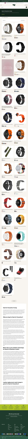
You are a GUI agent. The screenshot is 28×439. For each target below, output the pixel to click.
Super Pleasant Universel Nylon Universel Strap (19, 209)
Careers (21, 428)
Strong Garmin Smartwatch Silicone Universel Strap (7, 209)
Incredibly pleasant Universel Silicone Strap (18, 124)
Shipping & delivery (16, 429)
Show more (3, 14)
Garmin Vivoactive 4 (5, 17)
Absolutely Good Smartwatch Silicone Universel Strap (20, 226)
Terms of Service (10, 436)
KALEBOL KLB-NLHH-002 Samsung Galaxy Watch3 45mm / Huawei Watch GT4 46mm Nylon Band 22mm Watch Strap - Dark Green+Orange (7, 36)
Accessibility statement (17, 436)
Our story (22, 425)
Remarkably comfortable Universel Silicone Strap (19, 35)
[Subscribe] (21, 418)
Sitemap (21, 436)
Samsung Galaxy (10, 427)
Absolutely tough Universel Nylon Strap (6, 158)
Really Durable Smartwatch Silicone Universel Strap (7, 124)
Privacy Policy (6, 436)
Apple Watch (9, 425)
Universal (9, 429)
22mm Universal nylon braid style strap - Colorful (19, 175)
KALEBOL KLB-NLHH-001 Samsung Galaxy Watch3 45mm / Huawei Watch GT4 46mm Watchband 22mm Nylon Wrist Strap (6, 55)
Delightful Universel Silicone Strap (17, 106)
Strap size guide (16, 426)
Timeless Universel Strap (4, 89)
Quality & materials (23, 426)
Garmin (9, 426)
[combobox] (14, 7)
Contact (15, 431)
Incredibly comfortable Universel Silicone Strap (7, 295)
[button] (1, 5)
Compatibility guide (16, 427)
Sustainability (22, 427)
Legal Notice (13, 436)
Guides (15, 428)
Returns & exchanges (16, 430)
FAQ (14, 425)
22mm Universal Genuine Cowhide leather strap (7, 175)
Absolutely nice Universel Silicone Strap (18, 158)
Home (2, 17)
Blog (21, 429)
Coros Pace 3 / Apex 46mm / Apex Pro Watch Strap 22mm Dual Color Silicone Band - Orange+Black (7, 141)
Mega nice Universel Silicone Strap (18, 89)
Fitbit (8, 428)
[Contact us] (25, 5)
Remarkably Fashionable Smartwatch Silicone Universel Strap (5, 192)
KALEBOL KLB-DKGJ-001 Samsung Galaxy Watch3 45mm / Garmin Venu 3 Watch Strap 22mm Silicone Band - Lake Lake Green (19, 244)
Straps (3, 436)
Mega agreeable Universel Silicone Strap (6, 226)
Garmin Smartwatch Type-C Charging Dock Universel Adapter (18, 278)
